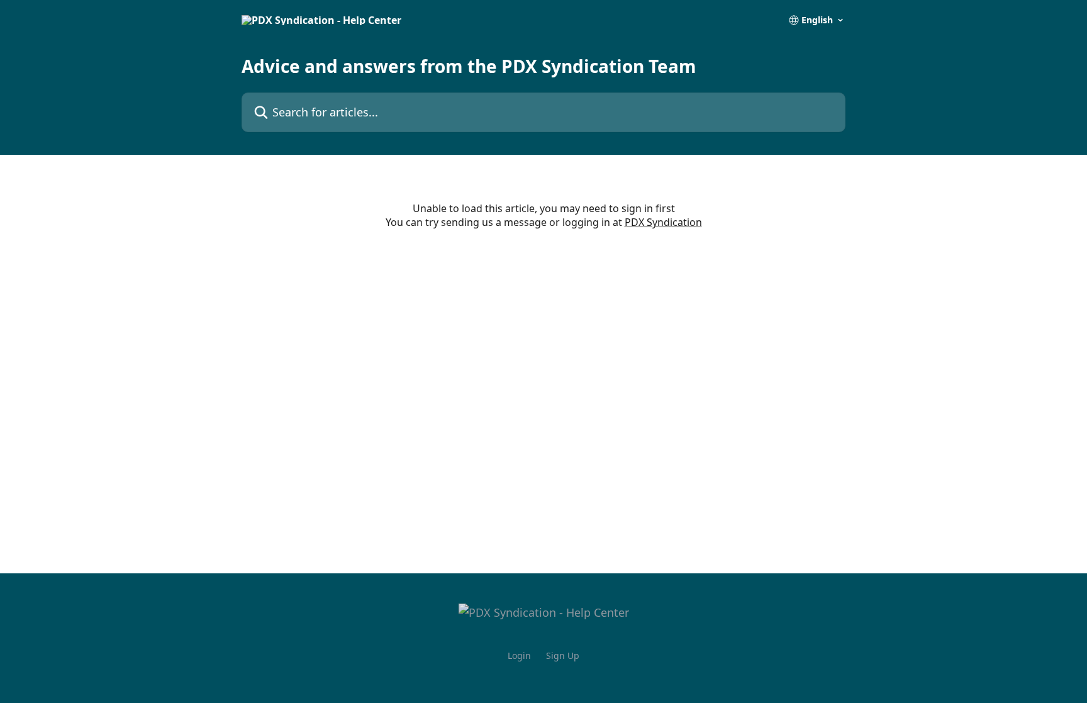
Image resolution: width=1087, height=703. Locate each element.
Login (519, 655)
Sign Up (562, 655)
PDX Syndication (663, 222)
